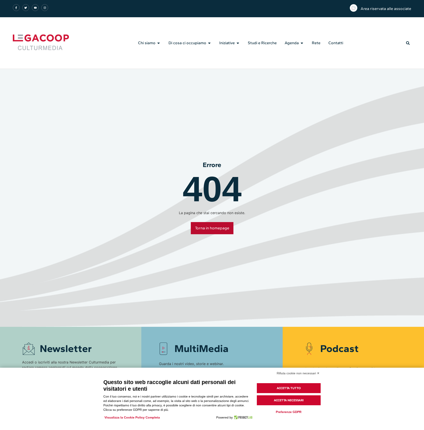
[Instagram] (44, 7)
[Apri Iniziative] (238, 43)
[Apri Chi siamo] (159, 43)
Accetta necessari (289, 400)
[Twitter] (25, 7)
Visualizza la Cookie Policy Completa (132, 417)
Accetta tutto (289, 388)
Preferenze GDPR (288, 412)
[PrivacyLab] (242, 417)
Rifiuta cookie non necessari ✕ (298, 373)
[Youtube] (35, 7)
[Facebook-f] (16, 7)
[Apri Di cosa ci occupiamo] (209, 43)
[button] (408, 43)
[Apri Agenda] (302, 43)
